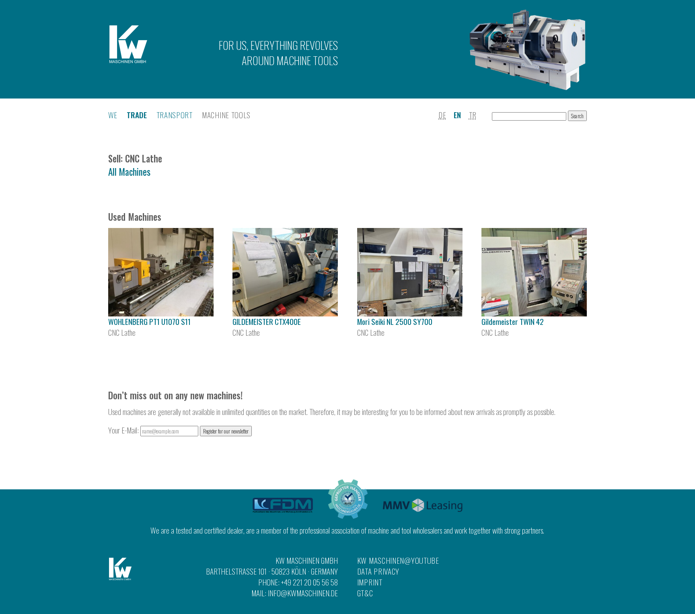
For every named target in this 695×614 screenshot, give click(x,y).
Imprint (369, 582)
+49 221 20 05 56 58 (309, 582)
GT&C (365, 593)
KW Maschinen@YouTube (398, 560)
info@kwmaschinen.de (303, 593)
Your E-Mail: (124, 430)
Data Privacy (378, 571)
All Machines (129, 172)
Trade (137, 115)
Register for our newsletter (226, 431)
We (112, 115)
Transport (174, 115)
